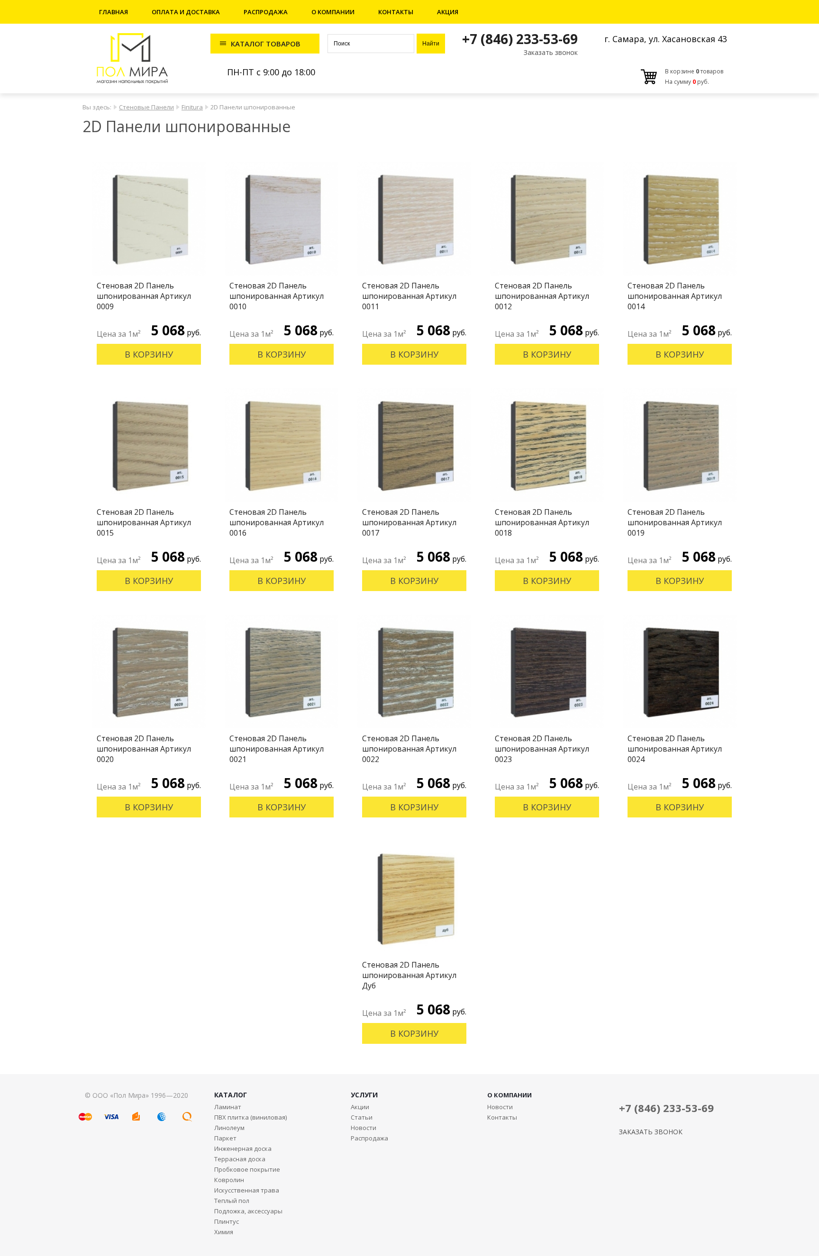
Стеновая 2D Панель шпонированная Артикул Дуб (409, 975)
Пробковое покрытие (247, 1169)
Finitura (192, 107)
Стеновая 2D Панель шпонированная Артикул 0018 (542, 522)
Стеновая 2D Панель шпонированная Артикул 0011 (409, 296)
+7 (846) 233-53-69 (520, 39)
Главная (113, 12)
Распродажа (266, 12)
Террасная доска (239, 1159)
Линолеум (229, 1127)
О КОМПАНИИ (509, 1095)
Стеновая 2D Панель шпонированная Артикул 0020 (144, 748)
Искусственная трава (246, 1190)
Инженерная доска (243, 1148)
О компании (333, 12)
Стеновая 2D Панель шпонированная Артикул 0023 (542, 748)
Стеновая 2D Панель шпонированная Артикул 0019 (675, 522)
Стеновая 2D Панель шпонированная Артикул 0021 (276, 748)
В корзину (149, 354)
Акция (447, 12)
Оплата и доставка (186, 12)
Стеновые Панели (146, 107)
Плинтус (226, 1221)
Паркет (225, 1138)
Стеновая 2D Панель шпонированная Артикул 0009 (144, 296)
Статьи (362, 1117)
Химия (223, 1232)
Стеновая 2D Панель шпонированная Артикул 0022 (409, 748)
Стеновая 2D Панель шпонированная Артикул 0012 (542, 296)
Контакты (395, 12)
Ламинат (227, 1107)
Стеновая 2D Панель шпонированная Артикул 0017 (409, 522)
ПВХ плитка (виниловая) (250, 1117)
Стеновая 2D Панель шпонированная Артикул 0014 (675, 296)
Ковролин (229, 1179)
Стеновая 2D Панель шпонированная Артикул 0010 (276, 296)
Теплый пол (231, 1200)
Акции (360, 1107)
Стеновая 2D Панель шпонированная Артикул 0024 (675, 748)
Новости (363, 1127)
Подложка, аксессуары (248, 1211)
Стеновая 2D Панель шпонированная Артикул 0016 (276, 522)
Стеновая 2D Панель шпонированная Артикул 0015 (144, 522)
